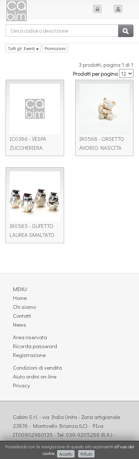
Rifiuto (86, 454)
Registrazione (29, 355)
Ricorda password (35, 346)
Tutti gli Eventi (22, 48)
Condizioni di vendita (37, 367)
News (19, 324)
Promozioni (55, 48)
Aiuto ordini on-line (34, 376)
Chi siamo (24, 306)
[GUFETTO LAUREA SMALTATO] (35, 196)
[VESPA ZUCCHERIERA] (35, 109)
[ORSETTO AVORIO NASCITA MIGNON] (104, 109)
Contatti (22, 315)
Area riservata (30, 337)
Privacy (21, 385)
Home (20, 297)
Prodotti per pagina (95, 73)
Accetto (65, 454)
